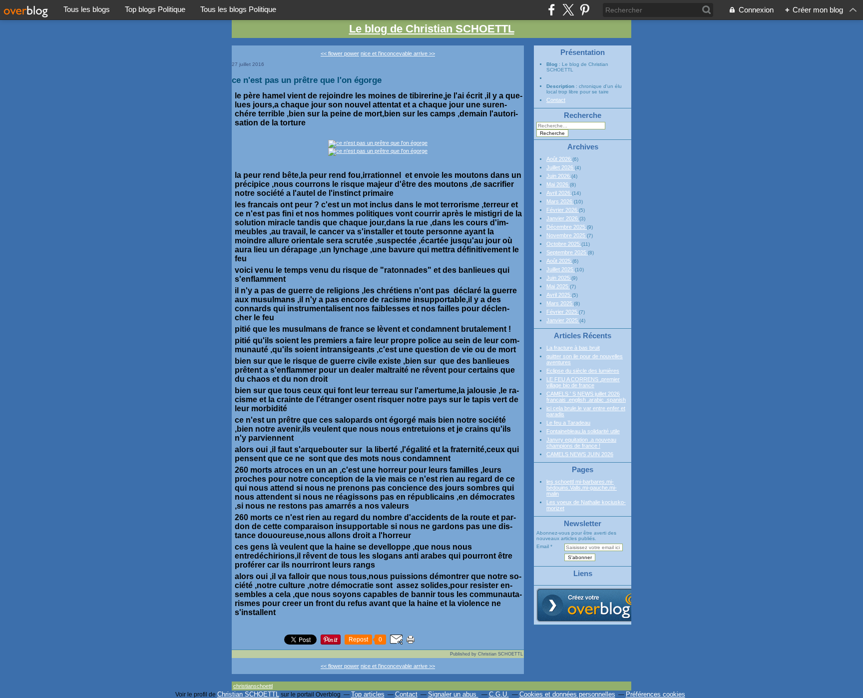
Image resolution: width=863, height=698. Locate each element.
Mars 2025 (560, 303)
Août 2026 (559, 159)
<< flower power (340, 53)
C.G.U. (499, 694)
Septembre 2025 (567, 252)
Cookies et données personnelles (567, 694)
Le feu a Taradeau (568, 423)
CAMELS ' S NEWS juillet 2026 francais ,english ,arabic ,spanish (586, 397)
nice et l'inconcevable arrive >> (398, 53)
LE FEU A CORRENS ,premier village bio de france (583, 382)
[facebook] (551, 9)
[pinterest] (584, 9)
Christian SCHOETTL (248, 694)
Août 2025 (559, 261)
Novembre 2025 (566, 235)
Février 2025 (562, 312)
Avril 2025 (559, 295)
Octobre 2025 (563, 244)
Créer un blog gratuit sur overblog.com (592, 605)
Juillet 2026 (560, 167)
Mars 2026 (560, 201)
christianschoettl (253, 686)
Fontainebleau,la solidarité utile (583, 431)
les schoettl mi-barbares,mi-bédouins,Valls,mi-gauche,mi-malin (581, 488)
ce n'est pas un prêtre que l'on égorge (307, 79)
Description (561, 86)
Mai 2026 (558, 184)
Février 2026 (562, 210)
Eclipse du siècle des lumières (582, 371)
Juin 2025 (558, 278)
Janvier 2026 (562, 218)
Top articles (368, 694)
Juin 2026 (558, 176)
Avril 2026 (559, 193)
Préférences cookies (655, 694)
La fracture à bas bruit (573, 348)
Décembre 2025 (566, 227)
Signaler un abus (453, 694)
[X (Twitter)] (568, 9)
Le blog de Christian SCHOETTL (431, 28)
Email (542, 546)
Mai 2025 (558, 286)
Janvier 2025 (562, 320)
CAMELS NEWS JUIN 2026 (579, 454)
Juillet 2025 (560, 269)
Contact (555, 100)
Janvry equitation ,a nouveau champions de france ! (581, 443)
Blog (551, 64)
